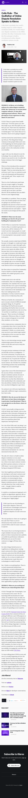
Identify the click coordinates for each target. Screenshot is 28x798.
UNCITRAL (17, 650)
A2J (7, 620)
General (3, 10)
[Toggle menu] (25, 2)
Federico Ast (10, 44)
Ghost (20, 785)
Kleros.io (14, 774)
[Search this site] (23, 2)
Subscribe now (15, 765)
